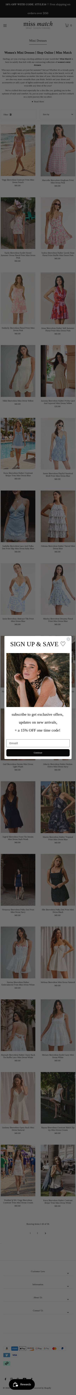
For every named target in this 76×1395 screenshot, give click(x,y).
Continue (38, 752)
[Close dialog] (68, 639)
